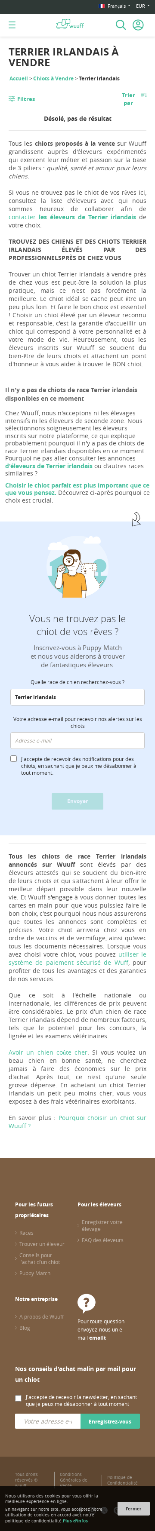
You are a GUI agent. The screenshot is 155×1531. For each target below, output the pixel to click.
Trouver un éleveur (42, 1243)
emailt (97, 1337)
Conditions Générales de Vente (73, 1480)
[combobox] (77, 697)
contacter (72, 217)
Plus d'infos (75, 1521)
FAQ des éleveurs (103, 1239)
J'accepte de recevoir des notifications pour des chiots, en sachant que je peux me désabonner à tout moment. (78, 765)
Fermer (134, 1509)
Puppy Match (34, 1273)
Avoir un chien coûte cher (48, 1052)
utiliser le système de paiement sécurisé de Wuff (77, 958)
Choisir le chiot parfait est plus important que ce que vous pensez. (77, 489)
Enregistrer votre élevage (102, 1225)
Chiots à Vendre (53, 78)
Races (26, 1232)
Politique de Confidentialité (122, 1480)
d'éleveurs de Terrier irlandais (49, 466)
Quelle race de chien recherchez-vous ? (77, 681)
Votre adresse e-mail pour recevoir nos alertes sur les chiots (77, 722)
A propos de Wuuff (41, 1316)
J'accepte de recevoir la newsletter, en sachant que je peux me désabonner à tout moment (81, 1400)
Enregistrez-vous (110, 1421)
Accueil (18, 78)
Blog (24, 1327)
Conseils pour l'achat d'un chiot (39, 1258)
